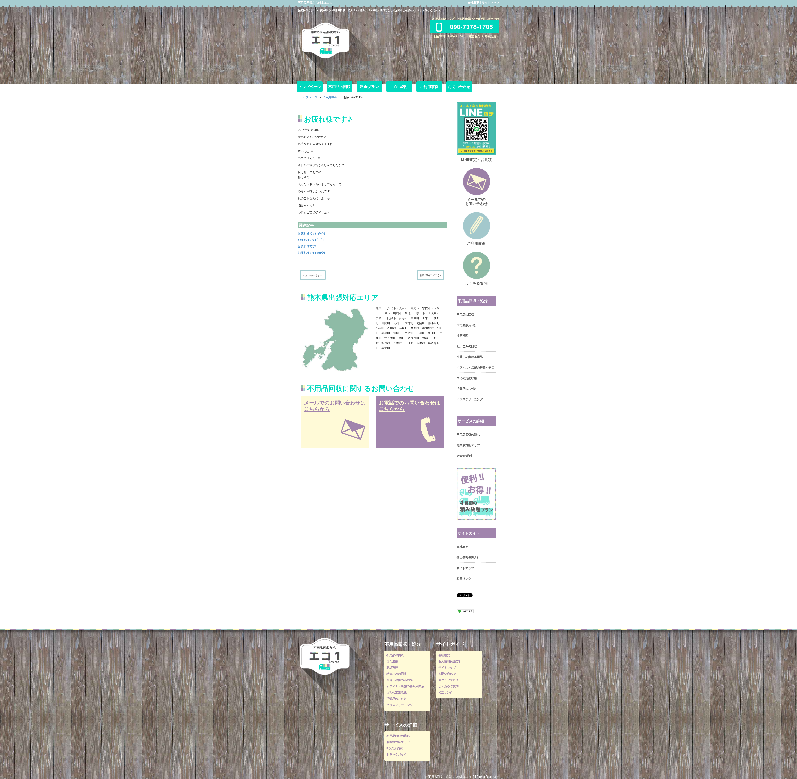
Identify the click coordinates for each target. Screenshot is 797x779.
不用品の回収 (339, 86)
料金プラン (369, 86)
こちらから (317, 408)
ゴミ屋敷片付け (467, 325)
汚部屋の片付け (467, 388)
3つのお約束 (465, 455)
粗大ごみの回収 (467, 346)
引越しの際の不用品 (470, 357)
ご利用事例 (429, 86)
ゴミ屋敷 (399, 86)
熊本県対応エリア (468, 445)
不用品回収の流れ (468, 434)
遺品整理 (462, 335)
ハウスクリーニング (470, 399)
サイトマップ (490, 2)
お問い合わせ (459, 86)
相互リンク (464, 578)
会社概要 (473, 2)
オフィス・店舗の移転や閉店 (475, 367)
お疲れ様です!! (307, 246)
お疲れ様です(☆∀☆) (311, 233)
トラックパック (396, 754)
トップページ (309, 86)
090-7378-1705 (471, 26)
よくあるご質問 (448, 686)
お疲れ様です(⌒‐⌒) (311, 240)
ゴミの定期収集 (467, 378)
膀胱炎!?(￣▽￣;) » (430, 275)
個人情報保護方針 (468, 557)
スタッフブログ (448, 680)
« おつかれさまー (313, 275)
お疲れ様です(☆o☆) (311, 252)
